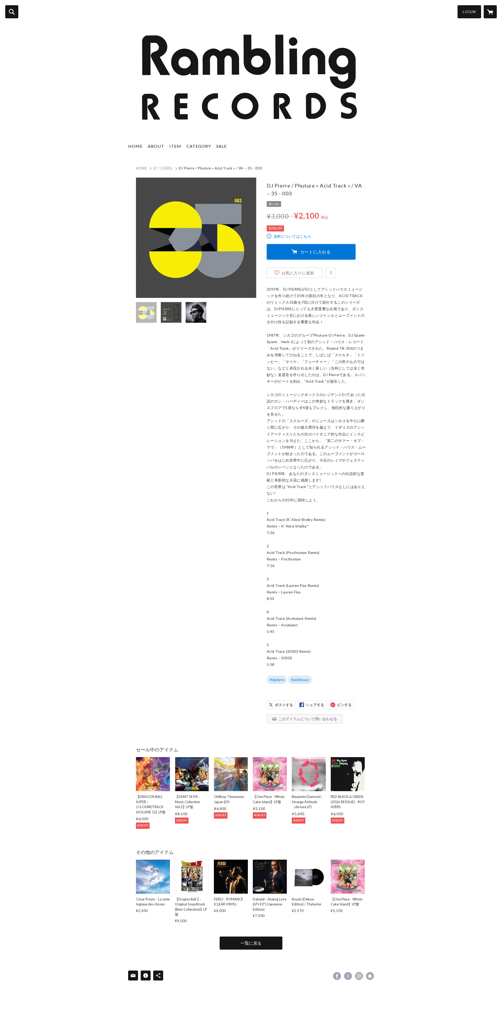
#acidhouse (300, 680)
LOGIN (469, 11)
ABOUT (156, 146)
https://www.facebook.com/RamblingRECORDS (337, 976)
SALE (221, 146)
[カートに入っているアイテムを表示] (490, 11)
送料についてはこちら (292, 236)
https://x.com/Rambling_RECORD (348, 976)
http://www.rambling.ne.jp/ (370, 976)
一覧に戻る (251, 942)
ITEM (175, 146)
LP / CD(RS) (163, 168)
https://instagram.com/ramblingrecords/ (359, 976)
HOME (135, 146)
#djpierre (277, 680)
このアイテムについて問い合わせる (307, 719)
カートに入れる (315, 251)
